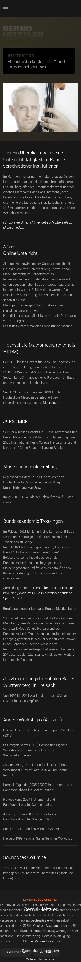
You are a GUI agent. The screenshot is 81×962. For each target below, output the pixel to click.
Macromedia (52, 403)
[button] (5, 8)
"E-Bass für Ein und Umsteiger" (54, 588)
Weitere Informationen (40, 959)
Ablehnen (46, 952)
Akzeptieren (16, 952)
